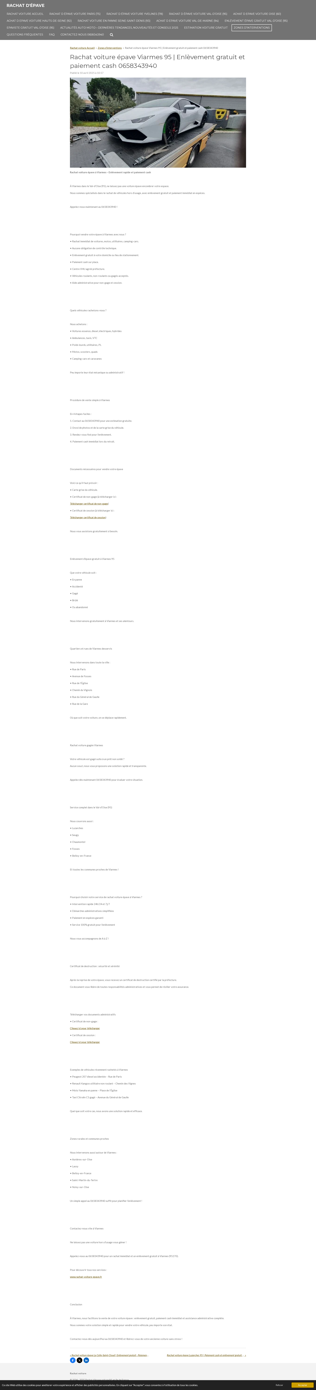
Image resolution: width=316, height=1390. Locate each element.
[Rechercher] (112, 34)
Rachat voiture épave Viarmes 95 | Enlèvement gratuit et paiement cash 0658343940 (171, 47)
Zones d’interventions (110, 47)
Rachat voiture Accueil (82, 47)
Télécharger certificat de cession (87, 517)
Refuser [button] (279, 1385)
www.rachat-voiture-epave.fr (86, 1276)
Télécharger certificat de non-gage (89, 503)
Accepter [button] (302, 1385)
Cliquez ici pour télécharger (85, 1028)
